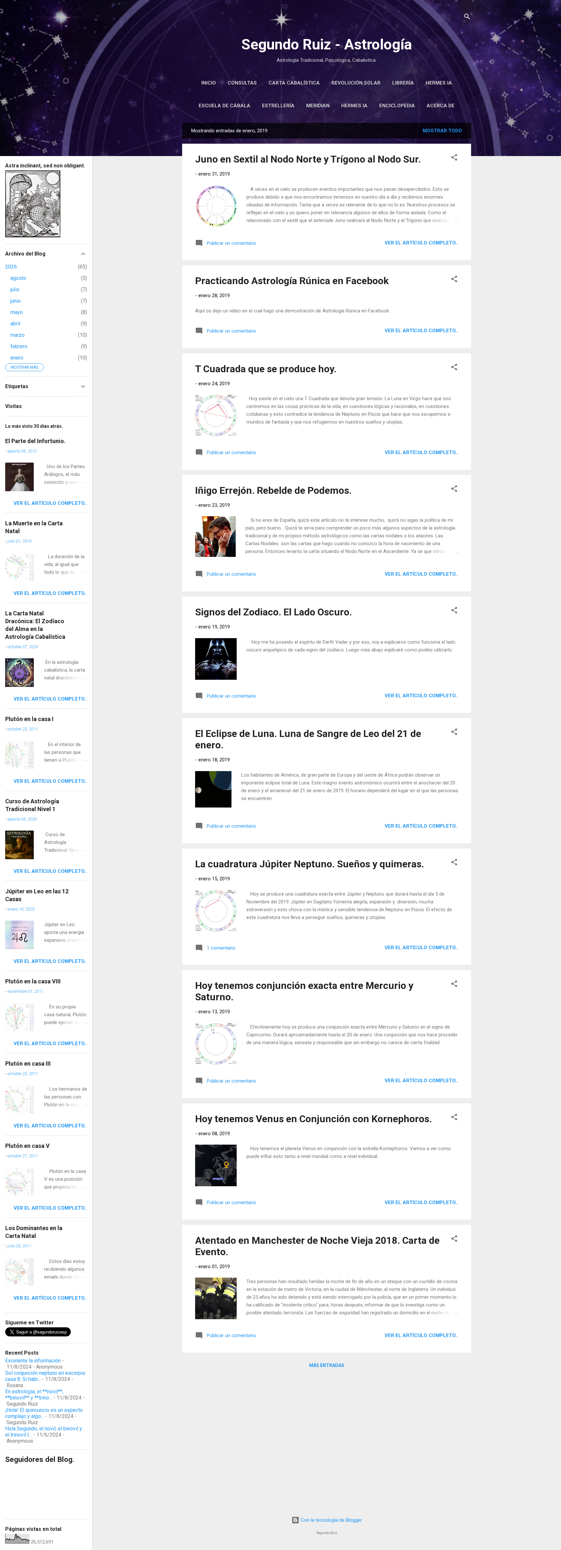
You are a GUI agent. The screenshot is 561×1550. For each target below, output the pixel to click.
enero (16, 358)
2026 (11, 267)
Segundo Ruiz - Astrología (326, 44)
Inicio (208, 83)
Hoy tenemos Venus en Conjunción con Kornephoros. (313, 1118)
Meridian (318, 106)
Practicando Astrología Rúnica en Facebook (292, 280)
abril (15, 324)
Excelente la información (33, 1361)
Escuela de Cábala (224, 106)
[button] (454, 158)
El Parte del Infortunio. (35, 441)
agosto (18, 278)
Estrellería (278, 106)
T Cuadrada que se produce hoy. (265, 368)
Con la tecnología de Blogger (330, 1520)
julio (14, 289)
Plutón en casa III (28, 1063)
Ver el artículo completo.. (421, 243)
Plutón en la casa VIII (33, 981)
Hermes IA (439, 83)
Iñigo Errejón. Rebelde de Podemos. (273, 490)
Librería (403, 83)
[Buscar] (467, 18)
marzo (17, 335)
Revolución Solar (355, 83)
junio (15, 301)
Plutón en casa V (27, 1145)
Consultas (242, 83)
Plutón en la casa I (29, 719)
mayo (16, 312)
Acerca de (441, 106)
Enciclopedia (397, 106)
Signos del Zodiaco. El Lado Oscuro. (273, 612)
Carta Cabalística (294, 83)
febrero (18, 346)
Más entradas (326, 1365)
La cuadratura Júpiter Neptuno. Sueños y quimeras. (309, 864)
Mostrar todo (442, 131)
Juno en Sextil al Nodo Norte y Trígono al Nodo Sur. (308, 159)
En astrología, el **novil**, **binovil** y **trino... (34, 1394)
